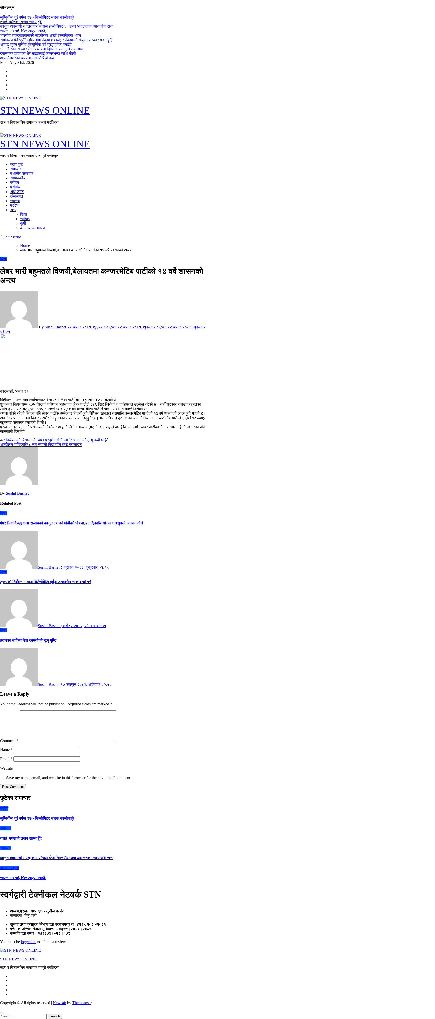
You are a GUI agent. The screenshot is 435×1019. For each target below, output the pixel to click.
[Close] (2, 1012)
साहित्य (25, 219)
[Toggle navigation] (2, 132)
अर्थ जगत (17, 191)
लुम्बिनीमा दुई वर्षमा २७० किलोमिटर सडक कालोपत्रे (37, 818)
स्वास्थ (15, 201)
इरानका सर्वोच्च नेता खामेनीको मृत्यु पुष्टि (28, 640)
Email (6, 759)
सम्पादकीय (17, 178)
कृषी (23, 223)
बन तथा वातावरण (32, 228)
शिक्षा (23, 214)
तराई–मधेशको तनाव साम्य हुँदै (21, 838)
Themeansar (81, 1003)
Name (6, 749)
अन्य (13, 210)
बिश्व (3, 259)
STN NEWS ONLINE (45, 110)
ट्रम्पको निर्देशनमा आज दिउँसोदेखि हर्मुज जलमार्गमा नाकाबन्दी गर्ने (45, 582)
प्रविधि (15, 187)
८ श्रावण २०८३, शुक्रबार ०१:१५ (84, 567)
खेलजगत (16, 196)
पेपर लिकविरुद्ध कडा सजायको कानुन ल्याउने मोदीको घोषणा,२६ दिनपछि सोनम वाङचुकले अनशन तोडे (71, 523)
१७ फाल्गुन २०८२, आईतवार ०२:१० (86, 684)
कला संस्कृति (9, 868)
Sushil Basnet (55, 327)
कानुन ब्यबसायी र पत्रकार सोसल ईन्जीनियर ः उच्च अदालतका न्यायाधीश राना (56, 858)
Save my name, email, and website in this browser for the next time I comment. (68, 778)
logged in (28, 942)
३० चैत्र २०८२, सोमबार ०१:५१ (83, 626)
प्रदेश (14, 205)
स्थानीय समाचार (21, 173)
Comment (9, 741)
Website (6, 768)
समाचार (15, 169)
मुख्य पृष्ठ (16, 164)
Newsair (59, 1003)
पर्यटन (14, 182)
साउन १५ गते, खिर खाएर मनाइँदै (23, 878)
